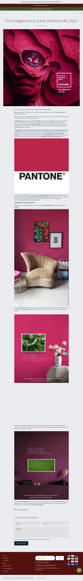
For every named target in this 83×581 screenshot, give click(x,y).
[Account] (77, 13)
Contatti (5, 571)
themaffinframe (10, 577)
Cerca (4, 555)
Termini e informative (41, 578)
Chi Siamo (5, 561)
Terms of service (7, 568)
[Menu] (2, 13)
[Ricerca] (5, 13)
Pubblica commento (21, 543)
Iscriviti (60, 558)
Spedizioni (5, 558)
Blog (4, 563)
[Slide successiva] (78, 5)
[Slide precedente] (4, 5)
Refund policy (6, 566)
